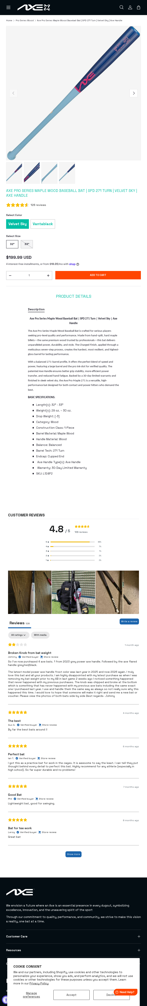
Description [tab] (36, 309)
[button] (138, 7)
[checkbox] (40, 635)
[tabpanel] (73, 396)
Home (9, 20)
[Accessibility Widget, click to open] (6, 999)
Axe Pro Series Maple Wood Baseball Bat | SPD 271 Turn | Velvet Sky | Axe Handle (79, 20)
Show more (73, 854)
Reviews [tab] (20, 622)
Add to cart (98, 275)
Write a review (129, 621)
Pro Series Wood (25, 20)
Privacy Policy (39, 983)
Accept (71, 995)
